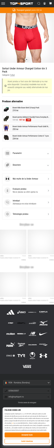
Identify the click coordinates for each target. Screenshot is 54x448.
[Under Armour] (43, 355)
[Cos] (50, 3)
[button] (27, 153)
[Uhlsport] (32, 355)
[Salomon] (32, 344)
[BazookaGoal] (32, 312)
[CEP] (10, 323)
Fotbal (12, 75)
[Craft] (21, 323)
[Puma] (10, 344)
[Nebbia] (21, 333)
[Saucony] (43, 344)
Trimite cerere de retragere (27, 403)
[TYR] (21, 355)
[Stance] (10, 355)
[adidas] (10, 312)
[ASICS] (21, 312)
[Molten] (10, 333)
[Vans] (26, 366)
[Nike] (43, 333)
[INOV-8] (32, 323)
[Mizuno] (43, 323)
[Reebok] (21, 344)
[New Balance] (32, 333)
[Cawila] (43, 312)
